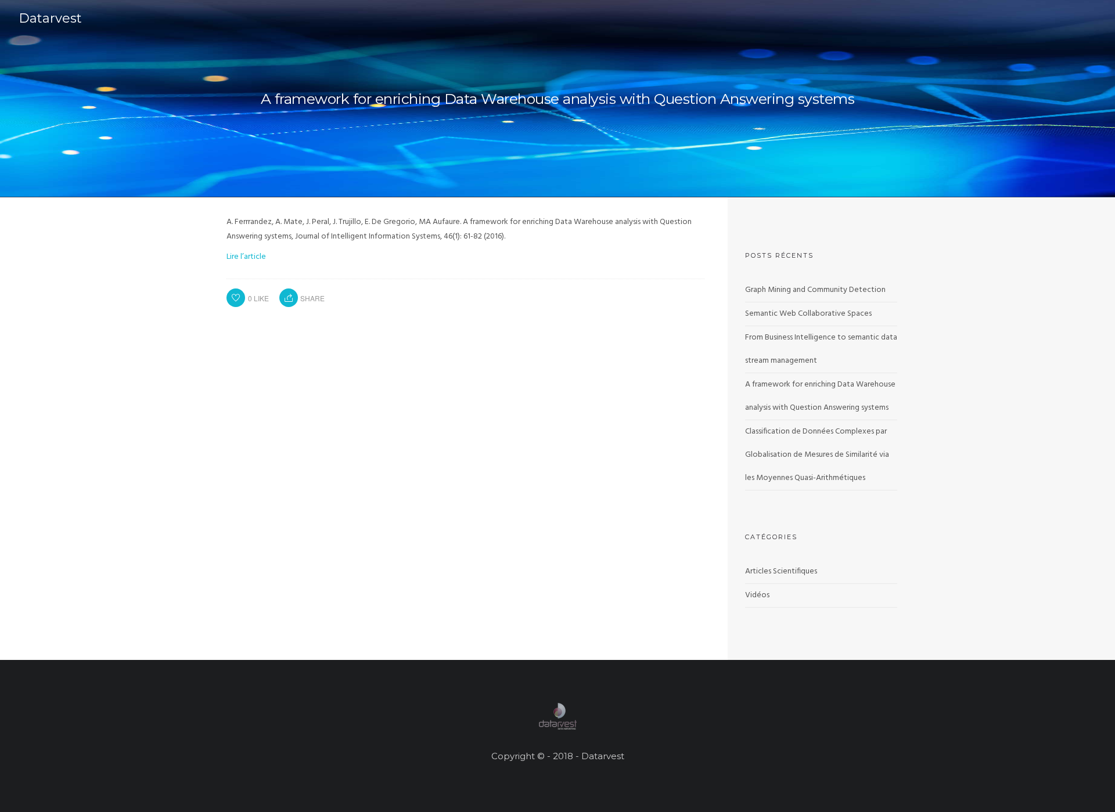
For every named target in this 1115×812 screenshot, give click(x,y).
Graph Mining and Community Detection (815, 290)
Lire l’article (246, 257)
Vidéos (757, 595)
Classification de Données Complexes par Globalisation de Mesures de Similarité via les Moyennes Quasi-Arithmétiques (817, 455)
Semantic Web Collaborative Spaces (808, 313)
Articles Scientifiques (781, 571)
